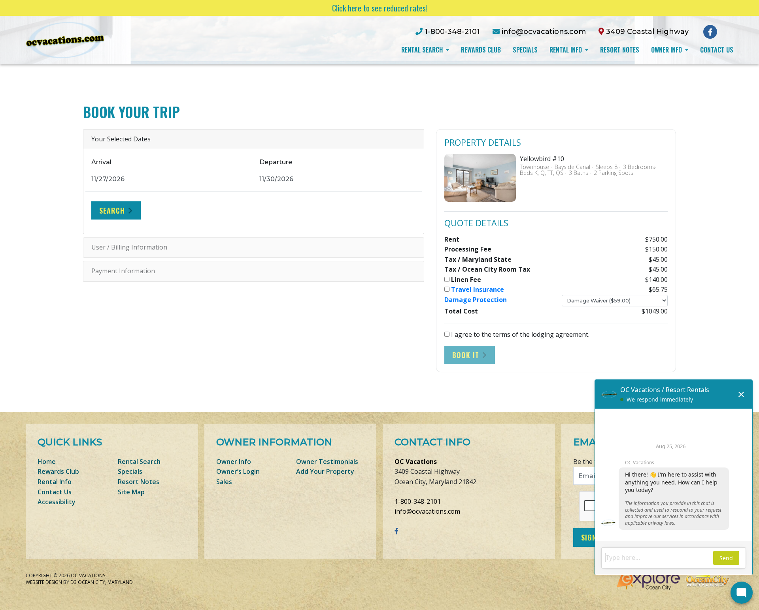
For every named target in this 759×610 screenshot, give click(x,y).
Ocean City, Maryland (105, 582)
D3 (73, 582)
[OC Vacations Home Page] (65, 39)
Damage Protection (475, 299)
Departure (275, 162)
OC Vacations (416, 461)
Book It (465, 355)
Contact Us (716, 49)
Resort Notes (619, 49)
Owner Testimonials (327, 461)
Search (112, 210)
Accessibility (57, 501)
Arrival (101, 162)
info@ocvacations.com (427, 511)
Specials (525, 49)
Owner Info (667, 49)
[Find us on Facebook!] (710, 31)
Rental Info (566, 49)
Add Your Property (325, 471)
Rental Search (422, 49)
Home (47, 461)
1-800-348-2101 (418, 501)
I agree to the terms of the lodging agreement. (519, 334)
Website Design (44, 582)
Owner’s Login (238, 471)
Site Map (131, 492)
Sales (224, 481)
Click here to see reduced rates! (379, 8)
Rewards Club (481, 49)
